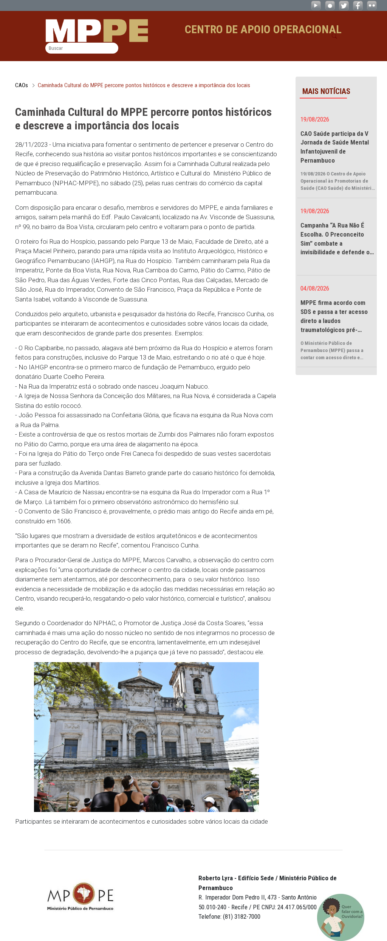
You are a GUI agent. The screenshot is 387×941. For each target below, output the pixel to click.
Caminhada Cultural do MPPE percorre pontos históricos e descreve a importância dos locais (144, 85)
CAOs (21, 85)
